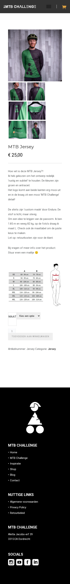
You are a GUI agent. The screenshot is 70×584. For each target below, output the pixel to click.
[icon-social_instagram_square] (12, 562)
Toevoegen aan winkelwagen (30, 336)
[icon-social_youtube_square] (20, 562)
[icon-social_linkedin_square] (35, 562)
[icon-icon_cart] (64, 7)
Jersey (52, 349)
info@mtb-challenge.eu (22, 543)
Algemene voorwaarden (24, 501)
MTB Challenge (19, 458)
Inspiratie (15, 463)
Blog (12, 474)
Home (13, 452)
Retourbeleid (17, 513)
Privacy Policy (18, 507)
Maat (12, 316)
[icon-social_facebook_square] (28, 562)
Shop (13, 469)
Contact (15, 480)
